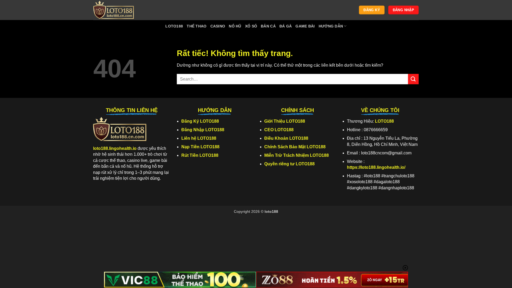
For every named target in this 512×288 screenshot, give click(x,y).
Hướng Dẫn (331, 26)
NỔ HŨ (235, 26)
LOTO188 (174, 26)
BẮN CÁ (268, 26)
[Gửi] (413, 79)
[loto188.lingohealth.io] (120, 10)
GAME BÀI (305, 26)
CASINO (217, 26)
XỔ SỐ (251, 26)
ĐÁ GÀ (285, 26)
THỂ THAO (196, 26)
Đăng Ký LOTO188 (200, 121)
